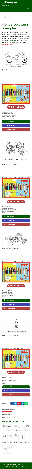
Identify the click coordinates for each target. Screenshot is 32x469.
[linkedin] (22, 403)
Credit (3, 118)
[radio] (3, 412)
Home (3, 14)
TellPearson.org (9, 2)
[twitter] (15, 403)
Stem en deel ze (7, 44)
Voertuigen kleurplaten (11, 14)
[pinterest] (19, 403)
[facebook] (12, 403)
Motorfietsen (22, 14)
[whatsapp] (26, 403)
